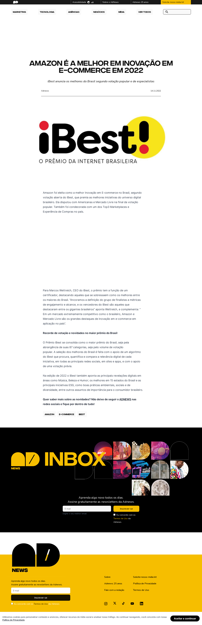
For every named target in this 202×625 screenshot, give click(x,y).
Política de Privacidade (144, 583)
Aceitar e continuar (185, 618)
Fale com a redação (114, 590)
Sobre (107, 577)
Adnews (45, 90)
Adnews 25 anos (113, 583)
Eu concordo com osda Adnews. (124, 518)
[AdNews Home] (15, 2)
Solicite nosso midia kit (145, 577)
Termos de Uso (120, 518)
